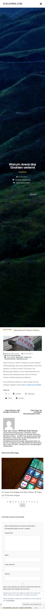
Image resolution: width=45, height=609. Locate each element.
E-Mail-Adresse (10, 564)
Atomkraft (19, 357)
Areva (13, 357)
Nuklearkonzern (22, 359)
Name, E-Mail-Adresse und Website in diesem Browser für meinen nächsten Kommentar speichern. (21, 588)
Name (7, 555)
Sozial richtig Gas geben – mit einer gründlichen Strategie (21, 493)
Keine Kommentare (23, 183)
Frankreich (27, 357)
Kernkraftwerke (10, 359)
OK (36, 608)
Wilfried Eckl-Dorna (27, 431)
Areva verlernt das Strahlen (31, 385)
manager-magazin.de (22, 180)
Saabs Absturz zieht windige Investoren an (11, 411)
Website (7, 574)
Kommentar (9, 533)
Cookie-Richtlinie (10, 600)
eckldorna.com (12, 3)
